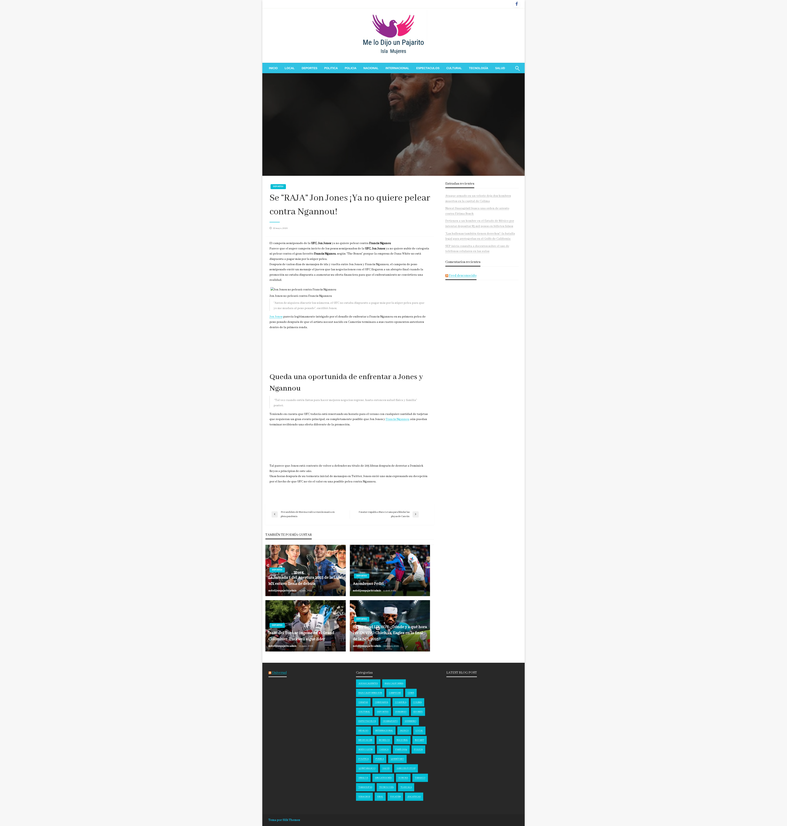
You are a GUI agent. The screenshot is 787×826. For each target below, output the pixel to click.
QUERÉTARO (397, 758)
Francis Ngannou (397, 419)
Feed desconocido (463, 275)
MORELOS (384, 740)
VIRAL (380, 796)
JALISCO (404, 730)
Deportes (309, 68)
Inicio (273, 68)
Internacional (397, 68)
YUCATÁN (395, 796)
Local (290, 68)
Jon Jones (276, 317)
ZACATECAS (414, 796)
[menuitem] (273, 68)
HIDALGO (363, 730)
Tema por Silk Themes (284, 820)
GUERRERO (410, 721)
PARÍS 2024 (401, 749)
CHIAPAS (363, 702)
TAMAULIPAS (365, 787)
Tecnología (478, 68)
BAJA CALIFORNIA (394, 683)
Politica (331, 68)
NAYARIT (419, 740)
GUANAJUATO (390, 721)
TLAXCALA (406, 787)
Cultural (454, 68)
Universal (279, 673)
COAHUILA (400, 702)
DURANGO (401, 711)
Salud (500, 68)
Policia (350, 68)
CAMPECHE (395, 692)
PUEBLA (379, 758)
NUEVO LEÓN (365, 749)
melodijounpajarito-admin (282, 590)
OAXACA (384, 749)
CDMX (411, 692)
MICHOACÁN (365, 740)
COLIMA (417, 702)
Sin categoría (383, 777)
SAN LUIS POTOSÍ (406, 768)
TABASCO (420, 777)
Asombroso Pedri (368, 583)
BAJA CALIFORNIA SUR (370, 692)
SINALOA (363, 777)
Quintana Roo (367, 768)
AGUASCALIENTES (368, 683)
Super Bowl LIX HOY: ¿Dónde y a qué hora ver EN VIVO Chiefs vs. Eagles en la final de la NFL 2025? (390, 633)
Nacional (371, 68)
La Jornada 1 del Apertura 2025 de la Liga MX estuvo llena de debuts (304, 580)
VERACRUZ (364, 796)
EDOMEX (418, 711)
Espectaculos (427, 68)
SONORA (403, 777)
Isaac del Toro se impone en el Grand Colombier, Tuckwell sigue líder (301, 635)
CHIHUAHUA (381, 702)
